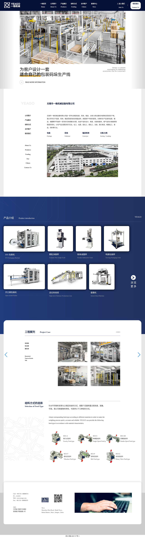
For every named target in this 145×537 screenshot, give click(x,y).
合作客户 (84, 5)
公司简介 (53, 5)
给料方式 (74, 5)
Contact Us (27, 167)
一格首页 (43, 5)
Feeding (27, 154)
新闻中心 (94, 5)
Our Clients (28, 161)
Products (28, 150)
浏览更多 (134, 284)
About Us (28, 145)
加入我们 (121, 5)
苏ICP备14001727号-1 (72, 536)
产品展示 (64, 5)
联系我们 (135, 5)
